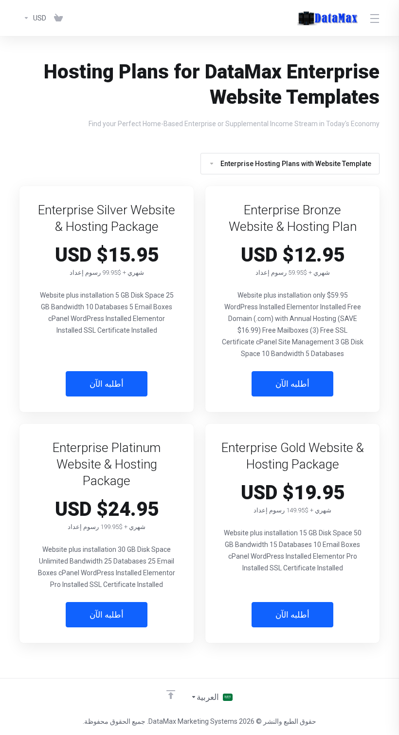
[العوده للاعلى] (171, 694)
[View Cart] (58, 18)
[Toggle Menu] (375, 18)
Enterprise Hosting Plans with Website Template (295, 164)
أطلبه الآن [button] (292, 384)
